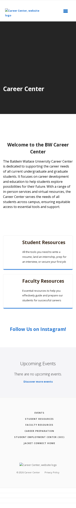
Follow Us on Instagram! (38, 329)
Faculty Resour (43, 281)
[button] (67, 12)
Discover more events (38, 381)
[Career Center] (25, 13)
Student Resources (43, 242)
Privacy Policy (52, 472)
